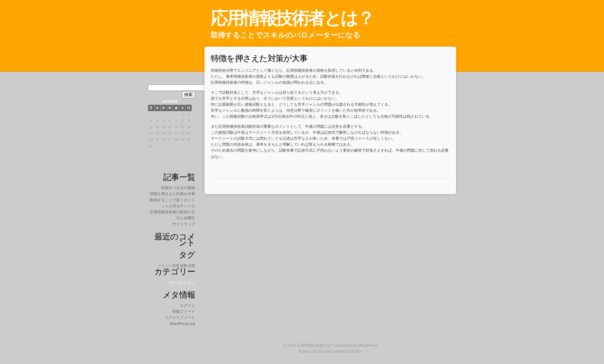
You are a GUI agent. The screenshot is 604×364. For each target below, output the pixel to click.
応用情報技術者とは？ (292, 18)
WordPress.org (182, 324)
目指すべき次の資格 (178, 188)
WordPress (368, 345)
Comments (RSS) (346, 351)
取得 (175, 265)
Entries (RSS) (310, 351)
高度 (191, 265)
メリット (164, 265)
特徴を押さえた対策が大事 (172, 194)
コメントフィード (180, 317)
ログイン (187, 305)
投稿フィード (183, 311)
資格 (183, 265)
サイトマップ (183, 224)
